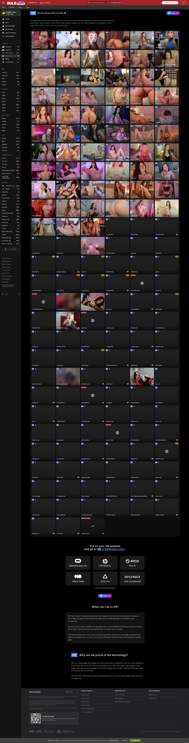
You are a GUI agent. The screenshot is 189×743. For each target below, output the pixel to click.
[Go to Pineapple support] (59, 732)
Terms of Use (6, 273)
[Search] (108, 2)
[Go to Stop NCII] (68, 732)
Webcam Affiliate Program (122, 701)
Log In (183, 2)
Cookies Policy (85, 705)
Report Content (6, 264)
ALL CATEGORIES (12, 249)
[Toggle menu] (3, 2)
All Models (5, 282)
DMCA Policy (85, 701)
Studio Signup (6, 279)
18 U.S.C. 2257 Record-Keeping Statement (8, 285)
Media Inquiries (6, 267)
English (71, 691)
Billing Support (6, 261)
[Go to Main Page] (16, 2)
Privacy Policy (6, 270)
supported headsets (108, 588)
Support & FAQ (6, 258)
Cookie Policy (114, 740)
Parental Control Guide (87, 708)
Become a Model (7, 276)
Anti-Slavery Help (86, 712)
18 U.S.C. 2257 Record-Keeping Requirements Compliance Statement (161, 731)
